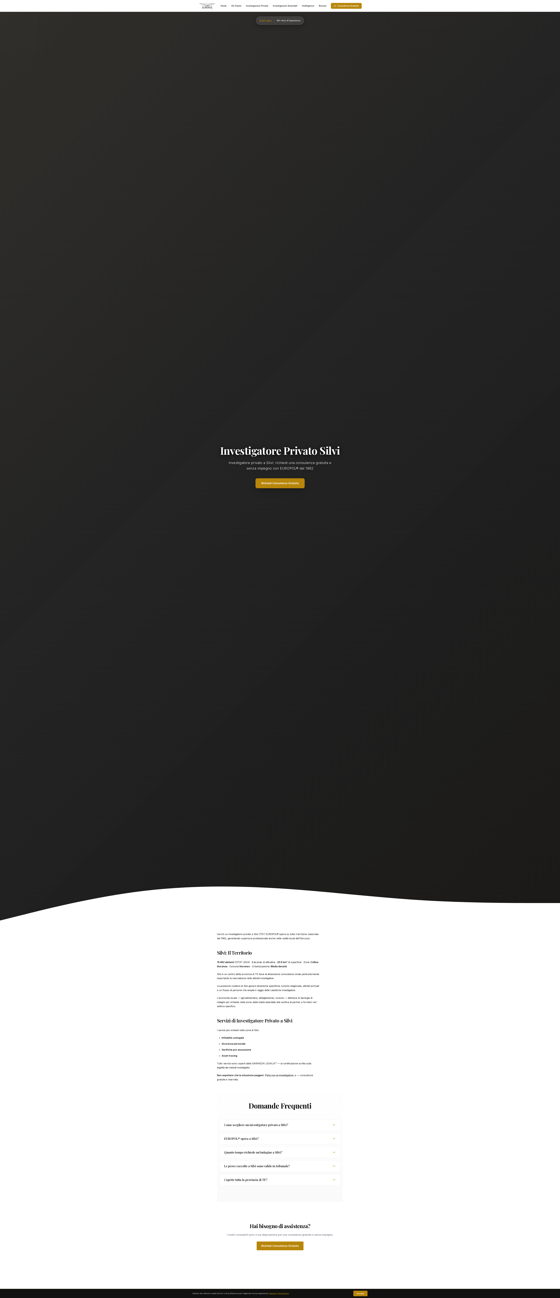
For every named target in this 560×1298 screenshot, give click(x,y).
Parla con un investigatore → (280, 1075)
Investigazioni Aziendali (285, 6)
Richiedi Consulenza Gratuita (280, 1245)
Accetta (360, 1293)
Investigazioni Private (257, 6)
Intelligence (308, 6)
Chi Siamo (236, 6)
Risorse (322, 6)
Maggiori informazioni (279, 1293)
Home (223, 6)
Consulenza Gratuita (348, 6)
